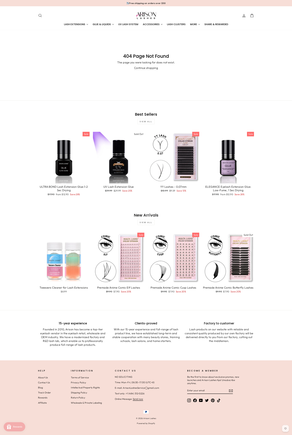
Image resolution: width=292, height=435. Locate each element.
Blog (40, 387)
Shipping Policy (79, 392)
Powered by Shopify (146, 423)
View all (146, 121)
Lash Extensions (75, 24)
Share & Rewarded (216, 24)
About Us (43, 377)
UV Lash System (128, 24)
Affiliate (42, 402)
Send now (138, 399)
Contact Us (44, 382)
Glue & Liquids (102, 24)
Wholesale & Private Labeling (86, 402)
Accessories (151, 24)
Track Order (44, 392)
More (194, 24)
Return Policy (78, 397)
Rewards (42, 397)
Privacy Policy (78, 382)
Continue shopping (146, 68)
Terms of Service (80, 377)
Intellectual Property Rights (85, 387)
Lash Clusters (176, 24)
